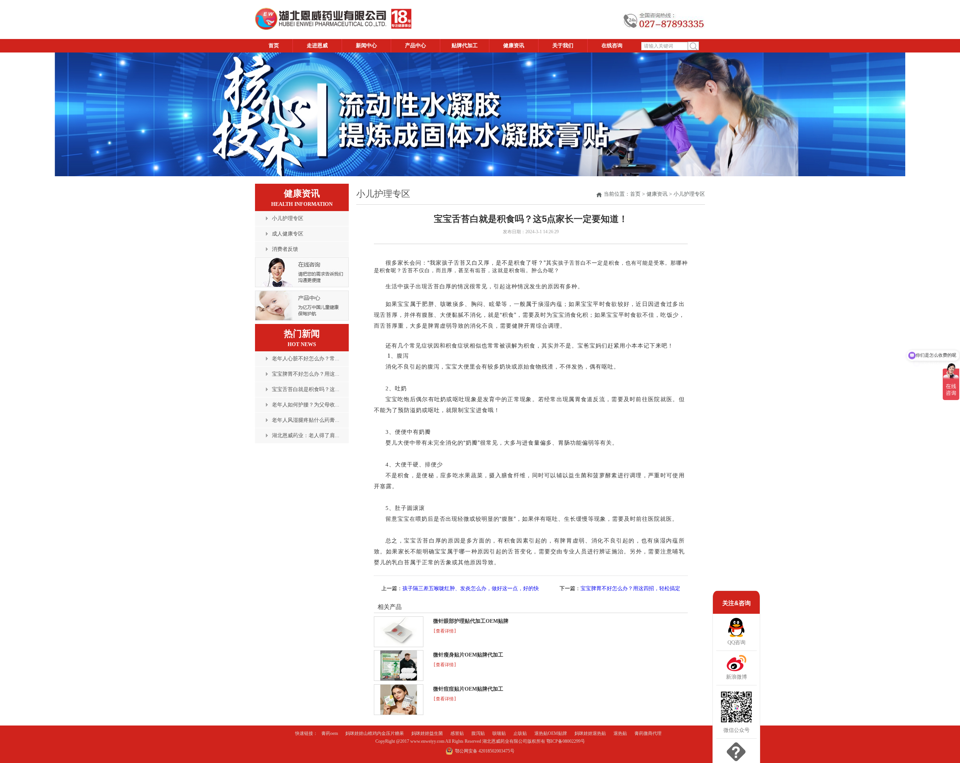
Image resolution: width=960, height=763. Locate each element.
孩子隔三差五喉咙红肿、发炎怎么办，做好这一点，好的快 (470, 588)
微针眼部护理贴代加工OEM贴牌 (470, 621)
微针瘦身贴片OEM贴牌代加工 (468, 655)
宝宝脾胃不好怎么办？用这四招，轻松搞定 (630, 588)
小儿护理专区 (689, 194)
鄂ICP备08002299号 (565, 741)
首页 (635, 194)
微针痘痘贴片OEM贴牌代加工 (468, 689)
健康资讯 (657, 194)
